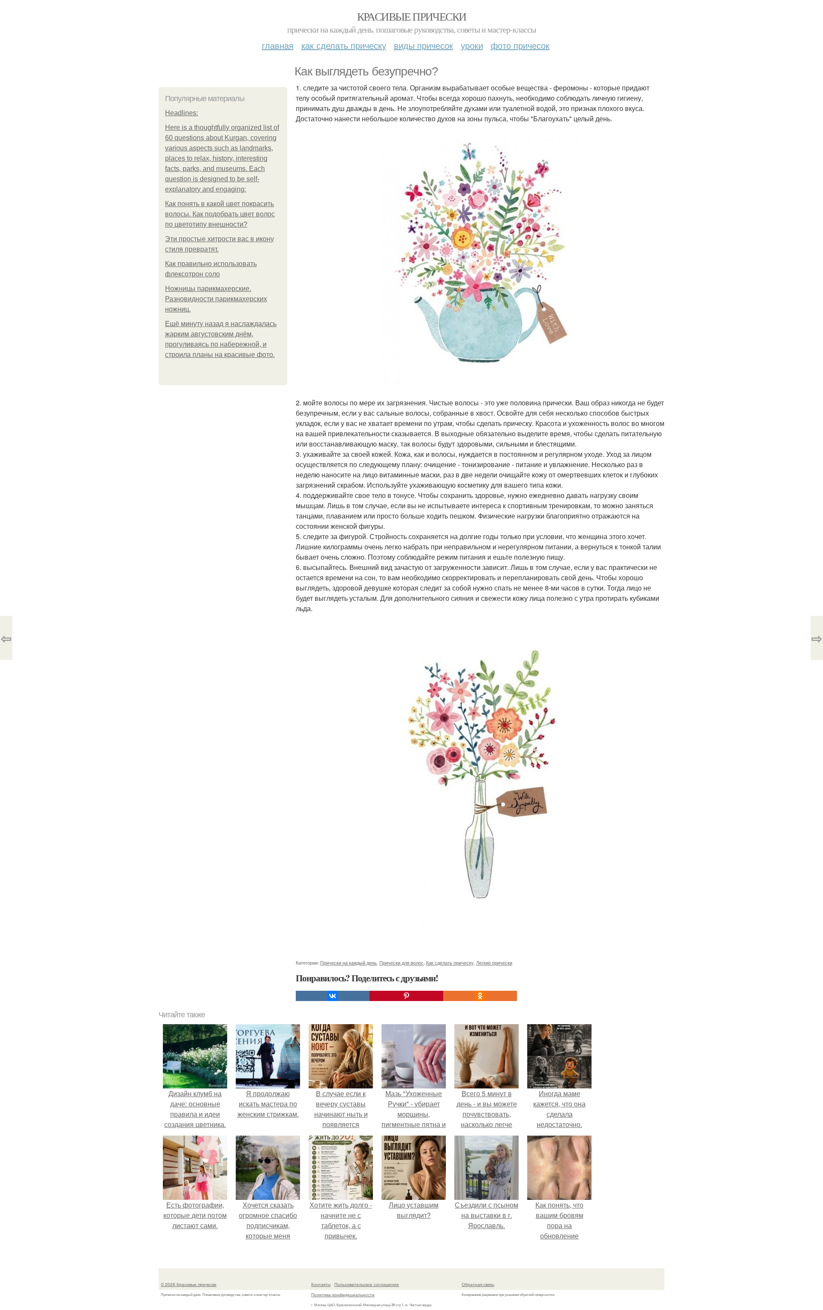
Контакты (320, 1284)
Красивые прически (411, 16)
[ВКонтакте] (332, 996)
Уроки (472, 45)
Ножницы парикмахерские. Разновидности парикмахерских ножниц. (216, 299)
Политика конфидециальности (343, 1295)
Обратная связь (478, 1284)
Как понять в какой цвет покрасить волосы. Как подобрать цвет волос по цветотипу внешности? (220, 214)
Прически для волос (401, 962)
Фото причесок (520, 45)
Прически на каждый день (348, 962)
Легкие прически (494, 962)
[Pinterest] (406, 996)
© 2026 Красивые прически (188, 1284)
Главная (278, 45)
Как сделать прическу (343, 45)
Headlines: (181, 113)
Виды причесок (423, 45)
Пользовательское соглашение (366, 1284)
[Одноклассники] (480, 996)
